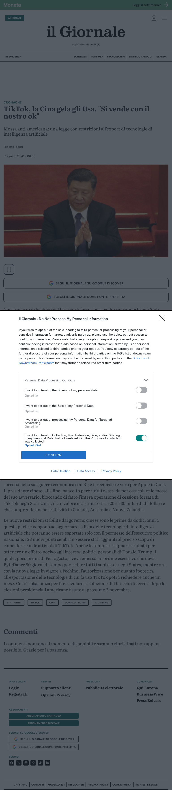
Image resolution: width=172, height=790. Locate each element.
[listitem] (86, 380)
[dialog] (86, 395)
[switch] (141, 390)
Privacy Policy (111, 471)
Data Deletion (60, 471)
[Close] (163, 319)
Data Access (86, 471)
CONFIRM (53, 455)
